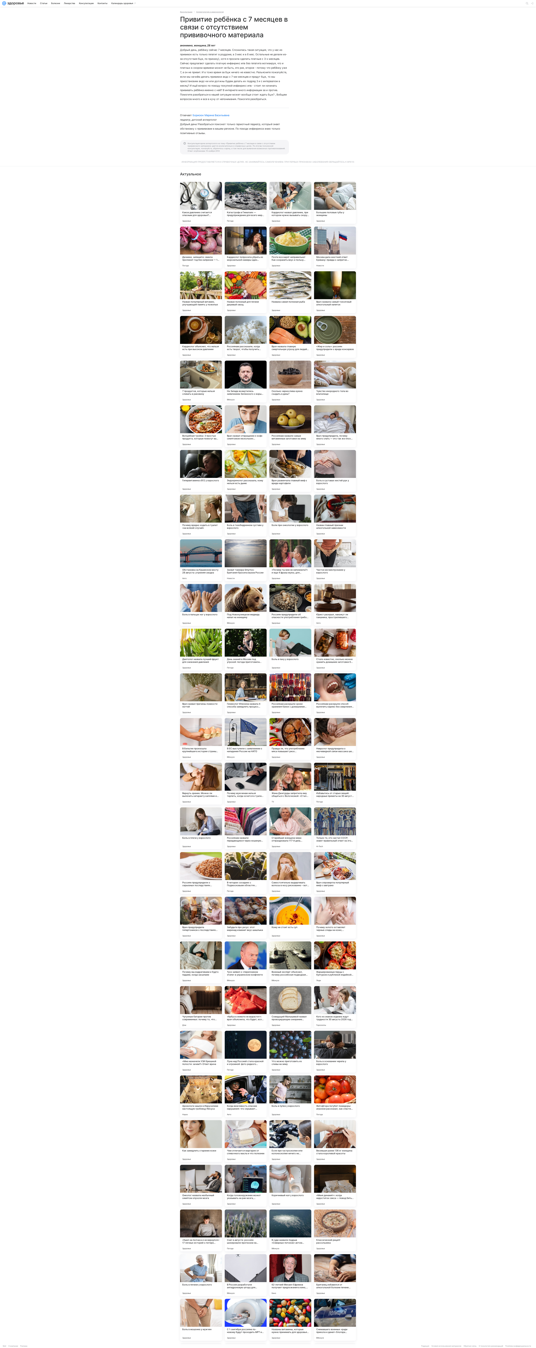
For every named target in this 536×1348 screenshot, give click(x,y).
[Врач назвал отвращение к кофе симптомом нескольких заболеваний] (246, 426)
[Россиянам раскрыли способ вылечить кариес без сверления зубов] (335, 694)
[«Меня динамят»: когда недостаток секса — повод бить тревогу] (335, 1186)
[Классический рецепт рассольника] (335, 1230)
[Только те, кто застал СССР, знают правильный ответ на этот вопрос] (335, 828)
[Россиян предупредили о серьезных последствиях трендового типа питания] (201, 873)
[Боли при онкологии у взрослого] (290, 516)
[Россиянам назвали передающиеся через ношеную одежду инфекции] (246, 828)
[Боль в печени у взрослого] (201, 1275)
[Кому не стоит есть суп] (290, 918)
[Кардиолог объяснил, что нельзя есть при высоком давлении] (201, 337)
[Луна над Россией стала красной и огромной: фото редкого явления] (246, 1052)
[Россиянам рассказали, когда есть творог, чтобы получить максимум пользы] (246, 337)
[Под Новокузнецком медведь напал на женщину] (246, 605)
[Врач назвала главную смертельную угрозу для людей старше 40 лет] (290, 337)
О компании (13, 1346)
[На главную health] (15, 3)
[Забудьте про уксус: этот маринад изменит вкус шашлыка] (246, 918)
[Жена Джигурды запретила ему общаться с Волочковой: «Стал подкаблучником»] (290, 784)
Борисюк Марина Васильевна (211, 115)
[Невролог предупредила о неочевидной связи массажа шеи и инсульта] (335, 739)
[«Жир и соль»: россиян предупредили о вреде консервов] (335, 337)
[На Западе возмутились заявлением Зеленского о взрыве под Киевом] (246, 382)
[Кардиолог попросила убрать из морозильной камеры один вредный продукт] (246, 247)
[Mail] (4, 3)
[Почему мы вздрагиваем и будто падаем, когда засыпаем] (201, 962)
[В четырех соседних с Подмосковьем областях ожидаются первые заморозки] (246, 873)
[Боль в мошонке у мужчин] (201, 1320)
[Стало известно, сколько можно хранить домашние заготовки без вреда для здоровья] (335, 650)
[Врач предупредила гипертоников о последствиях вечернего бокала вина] (201, 918)
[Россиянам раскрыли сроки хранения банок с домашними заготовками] (290, 694)
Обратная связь (470, 1346)
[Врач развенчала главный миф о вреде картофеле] (290, 471)
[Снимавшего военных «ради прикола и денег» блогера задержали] (335, 1320)
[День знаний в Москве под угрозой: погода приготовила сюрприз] (246, 650)
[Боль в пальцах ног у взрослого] (201, 605)
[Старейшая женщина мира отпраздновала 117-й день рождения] (290, 828)
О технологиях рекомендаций (491, 1346)
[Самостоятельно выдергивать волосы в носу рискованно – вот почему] (290, 873)
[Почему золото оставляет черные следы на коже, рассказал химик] (335, 918)
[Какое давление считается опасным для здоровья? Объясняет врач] (201, 203)
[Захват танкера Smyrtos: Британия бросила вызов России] (246, 560)
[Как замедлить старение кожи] (201, 1141)
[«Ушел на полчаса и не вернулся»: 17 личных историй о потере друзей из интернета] (201, 1230)
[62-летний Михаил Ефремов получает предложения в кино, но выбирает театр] (290, 1275)
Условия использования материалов (446, 1346)
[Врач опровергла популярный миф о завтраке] (335, 873)
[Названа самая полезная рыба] (290, 292)
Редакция (425, 1346)
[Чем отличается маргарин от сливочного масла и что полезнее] (246, 1141)
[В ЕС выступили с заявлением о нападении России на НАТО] (246, 739)
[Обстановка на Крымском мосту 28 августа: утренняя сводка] (201, 560)
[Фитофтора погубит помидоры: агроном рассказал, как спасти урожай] (335, 1096)
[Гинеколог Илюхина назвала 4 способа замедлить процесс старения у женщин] (246, 694)
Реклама (23, 1346)
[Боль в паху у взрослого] (290, 650)
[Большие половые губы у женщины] (335, 203)
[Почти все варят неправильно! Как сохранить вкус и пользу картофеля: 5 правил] (290, 247)
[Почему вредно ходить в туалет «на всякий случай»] (201, 516)
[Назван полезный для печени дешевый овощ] (246, 292)
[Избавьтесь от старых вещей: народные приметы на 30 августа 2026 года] (335, 784)
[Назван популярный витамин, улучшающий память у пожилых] (201, 292)
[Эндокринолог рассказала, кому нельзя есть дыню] (246, 471)
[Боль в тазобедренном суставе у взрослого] (246, 516)
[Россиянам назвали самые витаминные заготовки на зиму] (290, 426)
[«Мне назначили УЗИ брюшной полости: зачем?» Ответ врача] (201, 1052)
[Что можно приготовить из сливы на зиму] (290, 1052)
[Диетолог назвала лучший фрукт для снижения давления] (201, 650)
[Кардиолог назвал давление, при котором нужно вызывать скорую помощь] (290, 203)
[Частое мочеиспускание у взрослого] (335, 560)
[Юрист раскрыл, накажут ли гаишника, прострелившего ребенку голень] (335, 605)
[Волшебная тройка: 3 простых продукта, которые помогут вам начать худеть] (201, 426)
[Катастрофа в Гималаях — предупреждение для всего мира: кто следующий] (246, 203)
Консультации (186, 12)
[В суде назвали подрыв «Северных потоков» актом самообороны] (290, 1230)
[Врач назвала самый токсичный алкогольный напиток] (335, 292)
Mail (4, 1346)
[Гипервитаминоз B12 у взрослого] (201, 471)
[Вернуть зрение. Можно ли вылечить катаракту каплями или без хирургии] (201, 784)
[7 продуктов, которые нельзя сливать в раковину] (201, 382)
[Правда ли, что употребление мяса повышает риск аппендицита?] (290, 739)
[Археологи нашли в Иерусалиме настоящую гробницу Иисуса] (201, 1096)
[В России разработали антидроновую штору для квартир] (246, 1275)
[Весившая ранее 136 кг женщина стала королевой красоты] (335, 1141)
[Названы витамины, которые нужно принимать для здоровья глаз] (290, 1320)
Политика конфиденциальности (518, 1346)
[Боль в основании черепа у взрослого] (335, 1052)
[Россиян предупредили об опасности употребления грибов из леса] (290, 605)
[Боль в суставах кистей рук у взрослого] (335, 471)
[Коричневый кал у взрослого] (290, 1186)
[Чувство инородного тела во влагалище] (335, 382)
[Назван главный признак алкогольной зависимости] (335, 516)
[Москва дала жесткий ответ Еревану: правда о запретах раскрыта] (335, 247)
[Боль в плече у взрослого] (201, 828)
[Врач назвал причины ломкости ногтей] (201, 694)
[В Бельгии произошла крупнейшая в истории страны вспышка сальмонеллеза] (201, 739)
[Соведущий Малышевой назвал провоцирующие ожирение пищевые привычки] (290, 1007)
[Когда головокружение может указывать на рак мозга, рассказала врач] (246, 1186)
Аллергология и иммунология (210, 12)
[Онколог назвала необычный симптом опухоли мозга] (201, 1186)
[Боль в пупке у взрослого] (290, 1096)
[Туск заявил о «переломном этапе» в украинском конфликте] (246, 962)
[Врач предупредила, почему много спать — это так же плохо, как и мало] (335, 426)
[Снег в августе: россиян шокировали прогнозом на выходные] (246, 1230)
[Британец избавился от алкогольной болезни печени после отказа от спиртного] (335, 1275)
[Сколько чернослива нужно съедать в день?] (290, 382)
